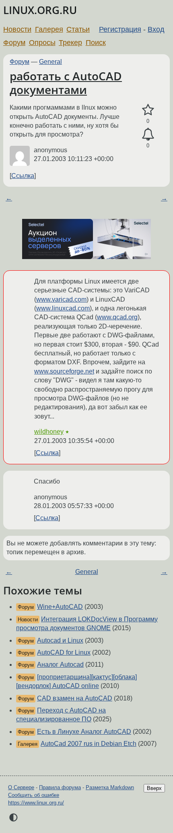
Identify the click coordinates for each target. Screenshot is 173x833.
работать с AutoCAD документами (66, 82)
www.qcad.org (117, 317)
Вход (156, 29)
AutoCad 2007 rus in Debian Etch (88, 743)
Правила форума (60, 787)
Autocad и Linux (60, 640)
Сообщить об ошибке (33, 795)
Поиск (96, 43)
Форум (14, 43)
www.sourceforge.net (64, 371)
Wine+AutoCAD (60, 606)
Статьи (78, 29)
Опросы (42, 43)
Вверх (154, 788)
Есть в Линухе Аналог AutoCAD (84, 731)
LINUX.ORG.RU (40, 10)
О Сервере (21, 787)
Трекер (70, 43)
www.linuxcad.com (63, 308)
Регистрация (120, 29)
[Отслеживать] (148, 134)
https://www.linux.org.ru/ (36, 803)
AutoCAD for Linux (64, 652)
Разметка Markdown (110, 787)
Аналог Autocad (60, 664)
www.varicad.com (61, 299)
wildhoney (49, 431)
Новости (17, 29)
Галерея (49, 29)
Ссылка (22, 175)
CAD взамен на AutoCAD (74, 698)
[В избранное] (148, 110)
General (50, 61)
